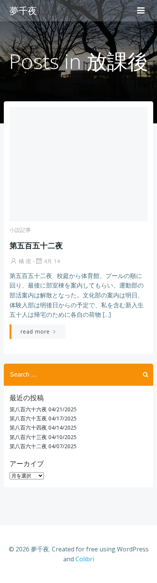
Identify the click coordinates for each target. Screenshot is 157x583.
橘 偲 (25, 261)
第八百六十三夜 (28, 437)
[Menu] (141, 10)
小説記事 (20, 229)
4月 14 (52, 261)
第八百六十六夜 (28, 409)
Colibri (84, 559)
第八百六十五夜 (28, 418)
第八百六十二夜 (28, 446)
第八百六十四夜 (28, 427)
